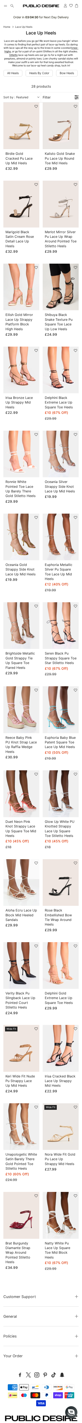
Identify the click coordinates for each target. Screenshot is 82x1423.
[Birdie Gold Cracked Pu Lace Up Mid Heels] (21, 126)
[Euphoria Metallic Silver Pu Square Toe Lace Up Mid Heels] (61, 537)
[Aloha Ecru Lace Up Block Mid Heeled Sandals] (21, 882)
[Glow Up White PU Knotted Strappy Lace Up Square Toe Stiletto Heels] (61, 793)
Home (6, 26)
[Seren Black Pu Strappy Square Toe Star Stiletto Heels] (61, 625)
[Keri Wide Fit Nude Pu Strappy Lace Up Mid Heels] (21, 1048)
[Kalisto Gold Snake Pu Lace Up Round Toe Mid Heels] (61, 126)
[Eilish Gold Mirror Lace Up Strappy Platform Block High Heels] (21, 287)
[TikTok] (53, 1374)
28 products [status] (41, 86)
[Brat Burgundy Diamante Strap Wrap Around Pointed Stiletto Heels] (21, 1215)
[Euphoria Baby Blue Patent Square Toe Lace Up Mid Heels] (61, 709)
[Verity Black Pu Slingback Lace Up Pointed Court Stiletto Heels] (21, 965)
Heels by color (39, 73)
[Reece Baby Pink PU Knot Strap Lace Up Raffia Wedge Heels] (21, 709)
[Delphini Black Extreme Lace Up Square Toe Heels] (61, 370)
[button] (5, 6)
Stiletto (13, 55)
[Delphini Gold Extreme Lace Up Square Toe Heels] (61, 965)
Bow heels (67, 73)
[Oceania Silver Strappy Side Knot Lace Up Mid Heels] (61, 454)
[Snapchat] (62, 1374)
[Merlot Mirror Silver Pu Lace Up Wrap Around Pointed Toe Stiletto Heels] (61, 204)
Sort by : (15, 97)
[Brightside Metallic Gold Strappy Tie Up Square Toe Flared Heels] (21, 625)
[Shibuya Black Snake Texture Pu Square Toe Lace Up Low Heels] (61, 287)
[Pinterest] (45, 1374)
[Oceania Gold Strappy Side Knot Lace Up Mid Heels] (21, 537)
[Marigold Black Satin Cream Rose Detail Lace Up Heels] (21, 204)
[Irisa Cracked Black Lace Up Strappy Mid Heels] (61, 1048)
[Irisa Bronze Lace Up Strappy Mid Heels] (21, 370)
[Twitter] (28, 1374)
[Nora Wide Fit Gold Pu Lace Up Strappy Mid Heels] (61, 1126)
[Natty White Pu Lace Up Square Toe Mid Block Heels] (61, 1215)
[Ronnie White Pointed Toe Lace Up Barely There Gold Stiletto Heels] (21, 454)
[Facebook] (19, 1374)
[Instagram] (36, 1374)
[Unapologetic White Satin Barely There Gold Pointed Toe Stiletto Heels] (21, 1126)
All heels (13, 73)
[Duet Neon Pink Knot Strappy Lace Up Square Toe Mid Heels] (21, 793)
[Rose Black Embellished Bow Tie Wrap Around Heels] (61, 882)
